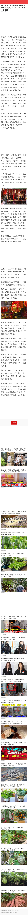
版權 (16, 912)
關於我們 (3, 912)
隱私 (14, 912)
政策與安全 (7, 912)
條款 (11, 912)
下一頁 (14, 422)
